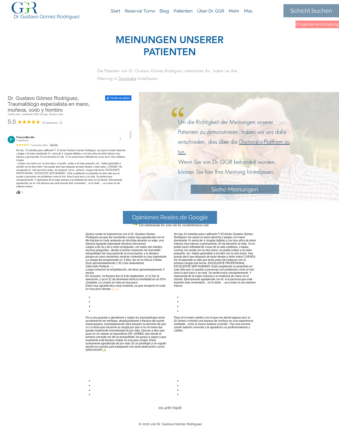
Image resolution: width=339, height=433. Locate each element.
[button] (234, 11)
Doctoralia (127, 78)
